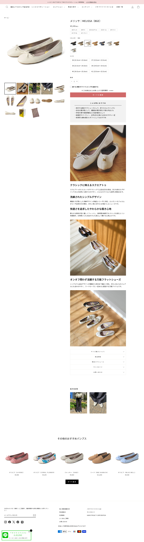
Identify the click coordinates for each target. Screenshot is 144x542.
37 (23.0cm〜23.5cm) (99, 60)
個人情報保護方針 (64, 509)
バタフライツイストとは (104, 7)
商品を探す (72, 7)
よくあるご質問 (63, 518)
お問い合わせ (98, 372)
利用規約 (62, 515)
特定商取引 (62, 512)
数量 (71, 77)
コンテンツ (86, 7)
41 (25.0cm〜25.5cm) (99, 71)
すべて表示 (72, 482)
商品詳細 (98, 357)
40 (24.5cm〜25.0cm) (79, 71)
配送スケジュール (98, 362)
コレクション (58, 7)
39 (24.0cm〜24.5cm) (99, 66)
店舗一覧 (119, 7)
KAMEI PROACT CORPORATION (96, 515)
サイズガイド (98, 367)
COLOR (75, 38)
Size (72, 56)
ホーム (6, 18)
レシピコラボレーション (41, 7)
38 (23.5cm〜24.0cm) (79, 66)
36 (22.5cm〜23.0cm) (79, 60)
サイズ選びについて (98, 351)
